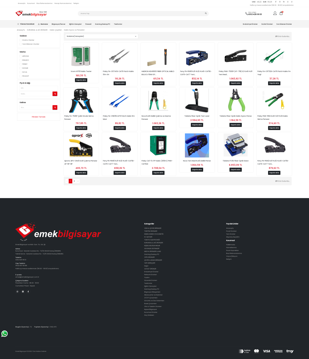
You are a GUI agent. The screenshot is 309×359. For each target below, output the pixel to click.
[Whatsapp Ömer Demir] (287, 2)
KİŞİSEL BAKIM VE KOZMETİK (153, 234)
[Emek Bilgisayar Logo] (31, 13)
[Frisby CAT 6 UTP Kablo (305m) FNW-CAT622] (158, 145)
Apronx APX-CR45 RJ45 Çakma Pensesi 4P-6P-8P (80, 162)
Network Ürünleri (150, 275)
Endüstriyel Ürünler (250, 24)
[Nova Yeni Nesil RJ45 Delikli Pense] (197, 145)
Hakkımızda (230, 245)
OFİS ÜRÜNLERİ (149, 257)
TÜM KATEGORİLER (27, 24)
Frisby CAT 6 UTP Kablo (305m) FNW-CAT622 (157, 162)
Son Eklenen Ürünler (284, 24)
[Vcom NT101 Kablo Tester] (81, 56)
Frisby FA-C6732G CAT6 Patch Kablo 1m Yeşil (274, 73)
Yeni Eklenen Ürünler (30, 44)
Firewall (88, 24)
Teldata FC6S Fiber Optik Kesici (236, 161)
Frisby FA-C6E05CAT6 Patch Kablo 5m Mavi (119, 117)
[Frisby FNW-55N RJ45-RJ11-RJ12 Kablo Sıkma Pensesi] (274, 100)
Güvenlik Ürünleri (150, 280)
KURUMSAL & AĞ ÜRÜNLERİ (37, 30)
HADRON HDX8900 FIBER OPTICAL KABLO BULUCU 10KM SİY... (158, 73)
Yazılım (147, 277)
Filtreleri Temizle (38, 117)
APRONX (25, 56)
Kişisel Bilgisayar (150, 309)
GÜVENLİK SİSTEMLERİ (151, 248)
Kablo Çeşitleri (56, 30)
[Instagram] (279, 2)
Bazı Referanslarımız (45, 3)
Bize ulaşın (252, 12)
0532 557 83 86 (21, 265)
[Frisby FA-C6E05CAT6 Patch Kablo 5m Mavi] (120, 100)
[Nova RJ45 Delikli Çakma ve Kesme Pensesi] (158, 100)
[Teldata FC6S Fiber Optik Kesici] (236, 145)
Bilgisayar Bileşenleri (152, 292)
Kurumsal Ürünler (150, 312)
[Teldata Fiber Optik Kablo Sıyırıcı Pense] (236, 100)
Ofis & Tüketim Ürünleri (153, 306)
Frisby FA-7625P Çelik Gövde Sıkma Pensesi (79, 117)
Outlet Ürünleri (267, 24)
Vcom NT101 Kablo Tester (81, 71)
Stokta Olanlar (28, 40)
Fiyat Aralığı (25, 83)
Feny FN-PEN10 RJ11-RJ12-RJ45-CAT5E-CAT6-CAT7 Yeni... (118, 162)
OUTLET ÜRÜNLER (150, 269)
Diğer (146, 266)
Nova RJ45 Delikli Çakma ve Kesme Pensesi (156, 117)
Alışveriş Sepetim (232, 237)
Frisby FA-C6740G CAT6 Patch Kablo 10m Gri (118, 73)
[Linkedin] (283, 2)
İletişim (76, 3)
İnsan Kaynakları (232, 250)
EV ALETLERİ (148, 237)
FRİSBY (25, 64)
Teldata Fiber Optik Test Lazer (196, 116)
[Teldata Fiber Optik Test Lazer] (197, 100)
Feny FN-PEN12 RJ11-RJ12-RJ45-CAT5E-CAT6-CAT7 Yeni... (273, 162)
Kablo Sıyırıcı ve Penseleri (74, 30)
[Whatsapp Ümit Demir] (291, 2)
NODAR (25, 68)
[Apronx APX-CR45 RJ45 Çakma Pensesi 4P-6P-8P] (81, 145)
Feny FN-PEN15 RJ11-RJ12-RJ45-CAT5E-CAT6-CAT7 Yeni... (196, 73)
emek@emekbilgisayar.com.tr (27, 277)
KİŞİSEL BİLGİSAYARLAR (152, 246)
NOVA (24, 72)
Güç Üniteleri (149, 315)
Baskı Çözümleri (150, 304)
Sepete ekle (81, 80)
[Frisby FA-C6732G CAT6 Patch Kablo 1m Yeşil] (274, 56)
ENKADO (25, 60)
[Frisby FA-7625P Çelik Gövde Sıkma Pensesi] (81, 100)
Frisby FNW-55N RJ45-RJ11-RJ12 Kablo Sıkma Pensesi (272, 117)
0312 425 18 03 (255, 14)
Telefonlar (118, 24)
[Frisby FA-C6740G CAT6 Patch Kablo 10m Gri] (120, 56)
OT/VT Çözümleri (150, 298)
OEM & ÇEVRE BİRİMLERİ (152, 228)
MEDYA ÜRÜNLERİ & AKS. (152, 251)
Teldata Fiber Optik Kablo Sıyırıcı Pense (236, 116)
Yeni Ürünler (230, 234)
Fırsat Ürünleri (231, 231)
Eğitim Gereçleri (75, 24)
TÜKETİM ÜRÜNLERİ (150, 231)
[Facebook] (275, 2)
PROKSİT (25, 76)
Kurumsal (31, 3)
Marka (22, 51)
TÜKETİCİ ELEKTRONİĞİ (152, 240)
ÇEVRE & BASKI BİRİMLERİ (153, 260)
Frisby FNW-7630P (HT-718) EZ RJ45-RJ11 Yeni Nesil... (235, 73)
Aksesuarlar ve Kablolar (153, 295)
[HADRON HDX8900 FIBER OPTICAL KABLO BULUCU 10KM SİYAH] (158, 56)
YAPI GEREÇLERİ (149, 263)
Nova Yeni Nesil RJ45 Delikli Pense (197, 161)
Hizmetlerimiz (231, 247)
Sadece (23, 35)
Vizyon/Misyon (231, 256)
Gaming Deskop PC (102, 24)
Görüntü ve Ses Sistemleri (154, 301)
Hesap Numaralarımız (63, 3)
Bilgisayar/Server (58, 24)
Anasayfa (21, 3)
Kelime (23, 102)
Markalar (44, 24)
